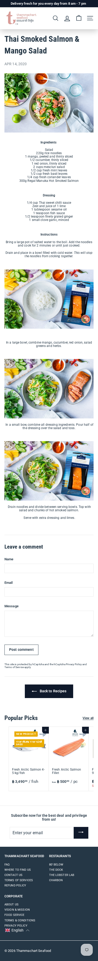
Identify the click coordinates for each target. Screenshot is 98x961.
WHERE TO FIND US (17, 870)
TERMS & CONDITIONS (19, 920)
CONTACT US (13, 875)
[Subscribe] (81, 833)
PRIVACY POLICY (15, 925)
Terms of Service (14, 667)
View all (88, 718)
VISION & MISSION (17, 909)
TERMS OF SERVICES (18, 880)
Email (8, 583)
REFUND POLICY (15, 885)
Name (8, 559)
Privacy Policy (74, 664)
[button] (17, 930)
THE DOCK (56, 870)
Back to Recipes (53, 691)
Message (11, 606)
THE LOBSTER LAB (61, 875)
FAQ (7, 864)
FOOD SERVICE (14, 915)
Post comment (21, 649)
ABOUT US (11, 904)
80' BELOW (56, 864)
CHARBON (56, 880)
